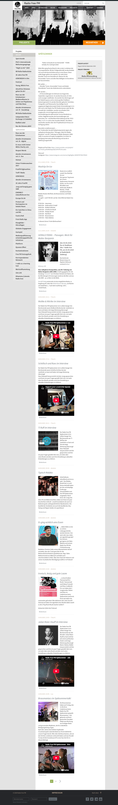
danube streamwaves (23, 180)
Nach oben (95, 793)
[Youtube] (100, 799)
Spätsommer (20, 129)
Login (79, 3)
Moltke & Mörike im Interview (51, 301)
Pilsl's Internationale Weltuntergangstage (23, 63)
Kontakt (89, 8)
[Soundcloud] (96, 799)
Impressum (57, 793)
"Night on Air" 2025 (23, 68)
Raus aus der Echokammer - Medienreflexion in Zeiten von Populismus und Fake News (24, 99)
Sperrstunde (20, 59)
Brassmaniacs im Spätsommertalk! (54, 698)
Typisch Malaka (45, 472)
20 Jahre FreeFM (21, 183)
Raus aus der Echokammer (20, 134)
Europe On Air (21, 198)
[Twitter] (91, 799)
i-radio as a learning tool (23, 264)
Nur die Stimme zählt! (23, 126)
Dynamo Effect (21, 247)
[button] (94, 42)
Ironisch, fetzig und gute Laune (52, 573)
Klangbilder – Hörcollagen (20, 224)
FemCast (19, 82)
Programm (62, 8)
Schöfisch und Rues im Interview (53, 363)
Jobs (33, 8)
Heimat (18, 160)
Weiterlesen (42, 225)
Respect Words (21, 150)
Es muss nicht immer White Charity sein (23, 146)
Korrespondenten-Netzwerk (22, 259)
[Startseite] (17, 5)
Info (26, 8)
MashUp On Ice (45, 166)
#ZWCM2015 (20, 176)
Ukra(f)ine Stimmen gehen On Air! (23, 90)
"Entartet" (47, 274)
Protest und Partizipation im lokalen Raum (21, 204)
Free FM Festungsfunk (23, 254)
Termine (100, 8)
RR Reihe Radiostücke (23, 71)
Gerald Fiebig (42, 281)
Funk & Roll (20, 216)
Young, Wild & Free (22, 85)
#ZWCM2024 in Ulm (22, 78)
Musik (52, 8)
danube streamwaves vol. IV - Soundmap (23, 108)
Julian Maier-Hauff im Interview (53, 621)
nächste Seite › (60, 781)
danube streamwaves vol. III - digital (23, 140)
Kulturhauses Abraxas (59, 283)
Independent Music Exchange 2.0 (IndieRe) (24, 118)
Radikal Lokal (20, 123)
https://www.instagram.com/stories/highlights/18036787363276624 (66, 155)
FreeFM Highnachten (23, 169)
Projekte (73, 8)
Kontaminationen (22, 251)
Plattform (19, 244)
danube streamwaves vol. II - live (23, 155)
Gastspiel (19, 232)
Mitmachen (43, 8)
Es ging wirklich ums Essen (50, 522)
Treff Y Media (20, 173)
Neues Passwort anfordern (20, 802)
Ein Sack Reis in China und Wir (23, 211)
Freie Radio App (21, 219)
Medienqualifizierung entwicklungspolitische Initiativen (24, 237)
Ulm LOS (19, 273)
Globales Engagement (23, 228)
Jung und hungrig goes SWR (24, 188)
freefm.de (45, 120)
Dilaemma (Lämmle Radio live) (23, 277)
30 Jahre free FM (21, 75)
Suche (86, 3)
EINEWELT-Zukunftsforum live (22, 193)
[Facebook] (87, 799)
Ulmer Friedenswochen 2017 (24, 164)
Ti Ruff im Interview (47, 427)
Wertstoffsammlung (23, 269)
